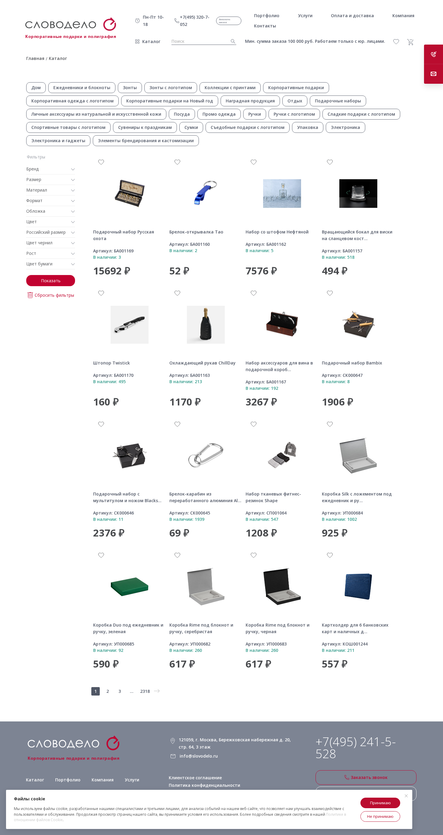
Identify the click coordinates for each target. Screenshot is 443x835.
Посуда (182, 114)
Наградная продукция (250, 101)
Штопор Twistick (111, 363)
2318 (145, 691)
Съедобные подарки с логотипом (247, 127)
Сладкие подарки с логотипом (361, 114)
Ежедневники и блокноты (81, 87)
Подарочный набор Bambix (352, 363)
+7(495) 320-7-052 (194, 20)
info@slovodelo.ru (199, 756)
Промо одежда (219, 114)
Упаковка (307, 127)
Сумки (191, 127)
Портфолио (67, 780)
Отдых (294, 101)
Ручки (254, 114)
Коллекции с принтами (230, 87)
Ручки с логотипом (294, 114)
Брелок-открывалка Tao (196, 232)
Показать (51, 280)
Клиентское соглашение (195, 777)
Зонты (130, 87)
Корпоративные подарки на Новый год (169, 101)
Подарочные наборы (338, 101)
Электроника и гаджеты (58, 140)
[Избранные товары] (399, 41)
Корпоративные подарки (296, 87)
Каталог (151, 41)
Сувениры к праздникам (145, 127)
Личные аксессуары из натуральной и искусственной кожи (96, 114)
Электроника (345, 127)
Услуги (132, 780)
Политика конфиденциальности (204, 785)
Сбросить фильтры (54, 295)
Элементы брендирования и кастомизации (146, 140)
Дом (36, 87)
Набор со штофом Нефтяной (277, 232)
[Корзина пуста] (412, 42)
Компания (103, 780)
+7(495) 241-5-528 (356, 748)
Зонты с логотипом (170, 87)
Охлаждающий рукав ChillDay (202, 363)
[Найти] (231, 41)
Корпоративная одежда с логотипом (72, 101)
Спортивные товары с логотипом (68, 127)
